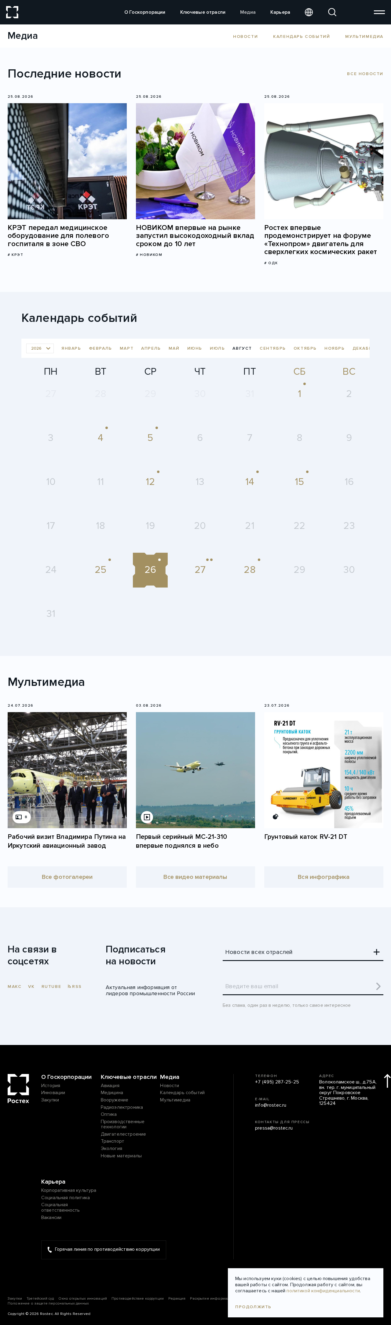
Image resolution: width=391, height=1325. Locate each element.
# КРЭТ (16, 255)
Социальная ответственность (60, 1207)
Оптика (109, 1114)
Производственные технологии (123, 1124)
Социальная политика (65, 1198)
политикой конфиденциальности (323, 1291)
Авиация (110, 1086)
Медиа (248, 12)
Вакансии (51, 1218)
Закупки (50, 1100)
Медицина (112, 1093)
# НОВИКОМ (149, 255)
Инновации (53, 1093)
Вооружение (115, 1100)
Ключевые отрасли (203, 12)
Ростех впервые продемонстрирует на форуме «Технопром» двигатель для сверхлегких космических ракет (320, 240)
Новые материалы (121, 1156)
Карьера (280, 12)
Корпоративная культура (69, 1190)
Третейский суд (40, 1299)
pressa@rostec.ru (274, 1128)
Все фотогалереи (67, 877)
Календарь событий (301, 36)
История (50, 1086)
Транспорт (112, 1141)
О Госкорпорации (144, 12)
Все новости (365, 73)
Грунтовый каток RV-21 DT (305, 837)
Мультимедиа (364, 36)
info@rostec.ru (270, 1105)
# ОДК (271, 263)
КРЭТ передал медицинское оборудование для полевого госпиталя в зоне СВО (58, 236)
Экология (111, 1149)
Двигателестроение (123, 1134)
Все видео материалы (195, 877)
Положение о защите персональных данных (48, 1303)
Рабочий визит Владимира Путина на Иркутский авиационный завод (67, 841)
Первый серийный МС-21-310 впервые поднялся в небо (181, 841)
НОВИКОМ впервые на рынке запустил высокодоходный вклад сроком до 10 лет (195, 236)
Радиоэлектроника (122, 1107)
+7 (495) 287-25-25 (277, 1082)
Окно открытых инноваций (82, 1299)
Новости (245, 36)
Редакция (176, 1299)
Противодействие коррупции (137, 1299)
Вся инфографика (323, 877)
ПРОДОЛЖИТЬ (253, 1306)
